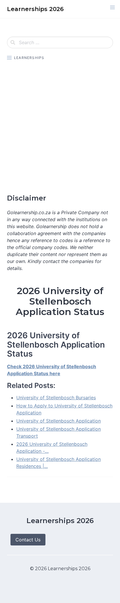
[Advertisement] (60, 127)
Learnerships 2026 (60, 521)
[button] (112, 7)
